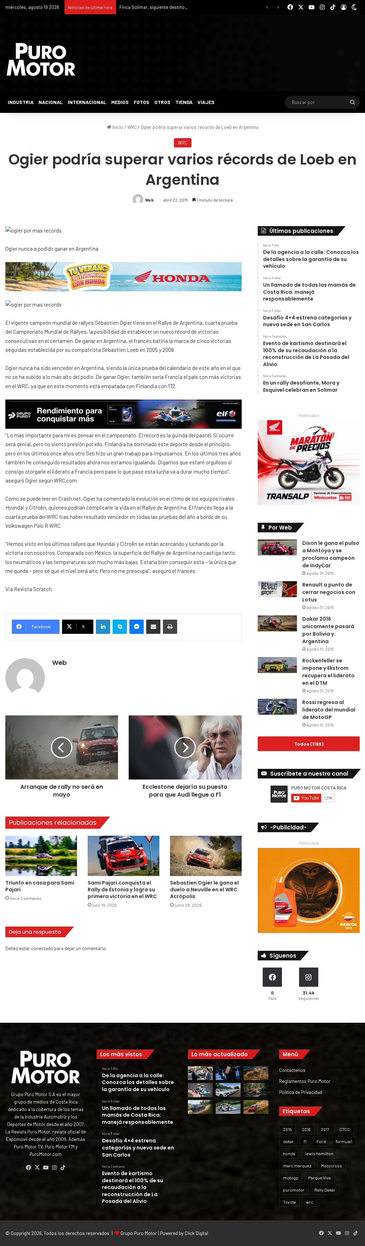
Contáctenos (292, 1070)
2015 (287, 1129)
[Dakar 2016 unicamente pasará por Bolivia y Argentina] (277, 623)
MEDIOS (120, 102)
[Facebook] (28, 1167)
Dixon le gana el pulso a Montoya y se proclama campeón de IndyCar (330, 554)
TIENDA (183, 102)
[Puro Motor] (41, 59)
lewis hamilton (319, 1153)
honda (289, 1153)
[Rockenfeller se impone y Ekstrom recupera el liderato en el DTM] (277, 665)
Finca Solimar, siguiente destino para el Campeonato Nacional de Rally (191, 7)
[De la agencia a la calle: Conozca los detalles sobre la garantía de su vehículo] (200, 1073)
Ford (321, 1141)
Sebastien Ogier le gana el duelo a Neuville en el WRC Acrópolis (204, 889)
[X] (37, 1167)
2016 (306, 1129)
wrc (309, 1201)
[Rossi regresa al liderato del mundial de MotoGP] (277, 707)
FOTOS (141, 102)
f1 (305, 1141)
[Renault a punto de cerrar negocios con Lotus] (277, 589)
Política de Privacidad (300, 1092)
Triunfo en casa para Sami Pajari (39, 886)
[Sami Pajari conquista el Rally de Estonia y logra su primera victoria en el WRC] (123, 856)
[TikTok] (62, 1167)
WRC (132, 127)
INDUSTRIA (21, 102)
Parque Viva (319, 1177)
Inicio (117, 127)
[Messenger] (136, 627)
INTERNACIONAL (87, 102)
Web (149, 199)
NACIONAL (50, 102)
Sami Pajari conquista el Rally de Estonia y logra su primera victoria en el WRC (122, 889)
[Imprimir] (170, 627)
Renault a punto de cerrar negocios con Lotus (328, 592)
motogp (290, 1177)
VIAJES (206, 102)
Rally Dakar (324, 1189)
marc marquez (297, 1165)
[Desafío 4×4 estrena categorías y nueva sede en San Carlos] (255, 1073)
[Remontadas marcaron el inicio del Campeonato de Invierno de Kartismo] (228, 1107)
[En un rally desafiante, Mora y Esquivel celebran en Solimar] (255, 1090)
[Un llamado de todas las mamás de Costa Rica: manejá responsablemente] (228, 1073)
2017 (325, 1129)
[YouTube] (45, 1167)
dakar (288, 1141)
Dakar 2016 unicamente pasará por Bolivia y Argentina (328, 630)
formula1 (344, 1141)
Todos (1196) (308, 744)
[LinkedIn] (103, 627)
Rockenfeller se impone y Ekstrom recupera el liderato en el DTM (328, 672)
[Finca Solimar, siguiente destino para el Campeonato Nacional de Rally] (255, 1107)
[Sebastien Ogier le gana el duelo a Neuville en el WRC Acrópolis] (206, 856)
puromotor (293, 1189)
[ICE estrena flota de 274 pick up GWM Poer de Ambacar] (228, 1090)
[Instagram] (54, 1167)
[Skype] (120, 627)
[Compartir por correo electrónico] (153, 627)
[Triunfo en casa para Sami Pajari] (41, 856)
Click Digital (196, 1233)
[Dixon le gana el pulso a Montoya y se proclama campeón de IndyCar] (277, 547)
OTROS (162, 102)
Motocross (331, 1165)
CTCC (344, 1129)
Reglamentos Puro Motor (304, 1081)
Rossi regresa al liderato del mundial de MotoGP (328, 710)
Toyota (289, 1201)
